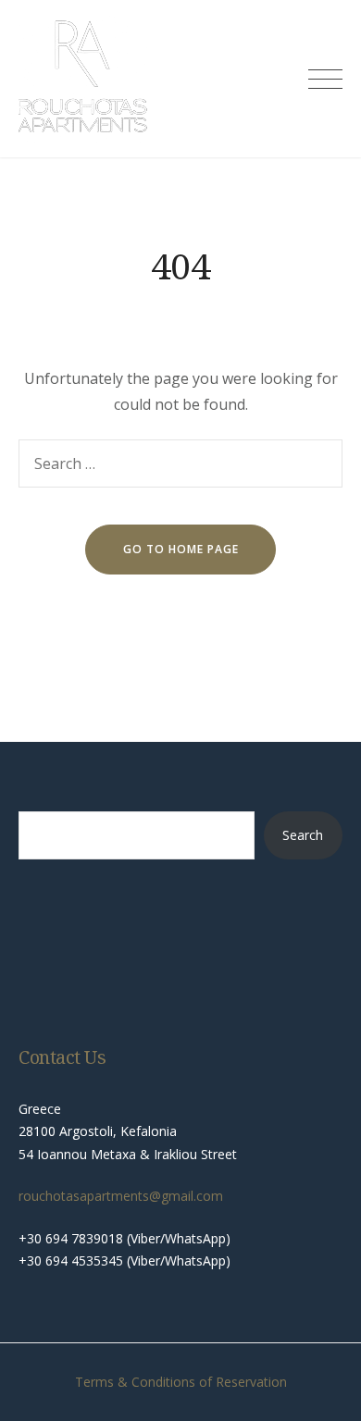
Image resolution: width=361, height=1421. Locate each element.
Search (302, 835)
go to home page (181, 549)
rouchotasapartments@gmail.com (121, 1196)
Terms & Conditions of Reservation (181, 1381)
